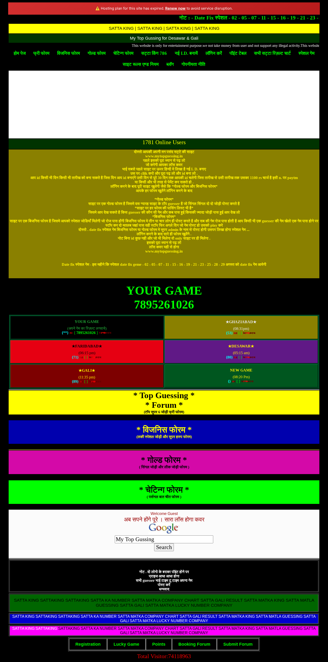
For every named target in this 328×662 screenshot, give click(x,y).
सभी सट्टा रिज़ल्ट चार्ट (272, 53)
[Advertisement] (164, 104)
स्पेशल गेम (306, 53)
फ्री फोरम (41, 53)
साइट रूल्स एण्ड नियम (141, 64)
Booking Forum (194, 644)
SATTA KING (23, 616)
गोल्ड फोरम (97, 53)
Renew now (175, 8)
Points (158, 644)
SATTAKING (46, 628)
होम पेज (20, 53)
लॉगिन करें (214, 53)
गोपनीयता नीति (193, 64)
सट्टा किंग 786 (154, 53)
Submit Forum (238, 644)
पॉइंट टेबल (238, 53)
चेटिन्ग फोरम (123, 53)
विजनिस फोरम (68, 53)
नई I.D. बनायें (186, 53)
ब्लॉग (170, 64)
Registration (88, 644)
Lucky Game (126, 644)
